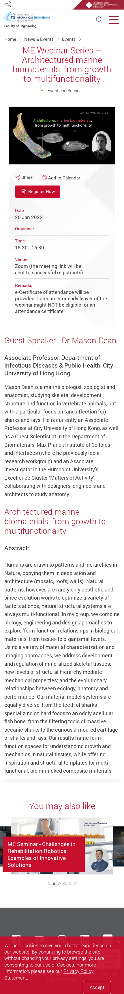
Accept (97, 987)
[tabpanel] (62, 853)
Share (27, 177)
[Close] (119, 941)
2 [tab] (54, 884)
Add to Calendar (64, 178)
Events (69, 39)
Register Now (41, 191)
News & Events (39, 39)
